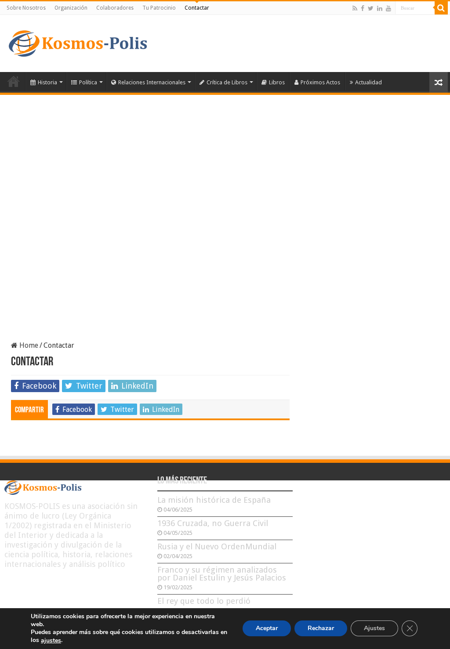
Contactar (197, 8)
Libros (277, 82)
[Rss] (355, 8)
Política (88, 82)
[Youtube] (388, 8)
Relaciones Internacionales (151, 82)
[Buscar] (441, 7)
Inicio (13, 81)
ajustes (51, 641)
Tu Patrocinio (159, 8)
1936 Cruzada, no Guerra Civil (212, 523)
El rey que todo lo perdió (203, 601)
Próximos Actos (320, 82)
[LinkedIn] (379, 8)
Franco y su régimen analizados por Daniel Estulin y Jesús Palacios (221, 573)
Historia (47, 82)
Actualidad (368, 82)
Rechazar (321, 628)
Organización (70, 8)
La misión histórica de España (214, 500)
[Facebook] (362, 8)
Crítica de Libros (227, 82)
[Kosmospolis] (78, 41)
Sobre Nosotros (26, 8)
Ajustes (374, 628)
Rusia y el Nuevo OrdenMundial (216, 546)
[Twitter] (370, 8)
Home (28, 345)
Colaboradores (115, 8)
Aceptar (267, 628)
